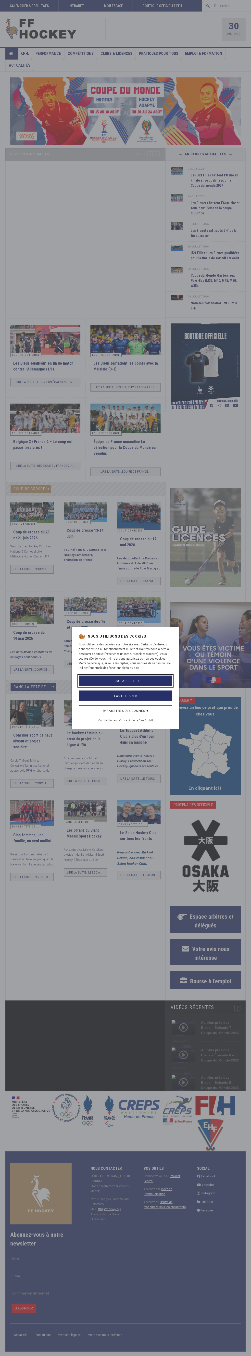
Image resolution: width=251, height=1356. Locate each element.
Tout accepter (125, 681)
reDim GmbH (144, 720)
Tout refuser (125, 696)
